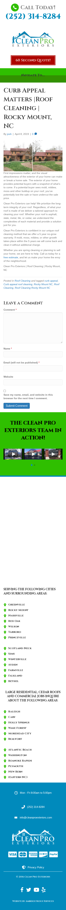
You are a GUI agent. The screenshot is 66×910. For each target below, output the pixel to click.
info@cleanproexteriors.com (36, 817)
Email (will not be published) (21, 362)
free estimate (11, 257)
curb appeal (51, 280)
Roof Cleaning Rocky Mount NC (32, 287)
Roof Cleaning (22, 280)
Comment (10, 309)
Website (8, 376)
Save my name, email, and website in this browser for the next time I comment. (28, 396)
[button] (33, 60)
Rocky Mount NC (43, 284)
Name (8, 348)
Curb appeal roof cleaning (18, 284)
